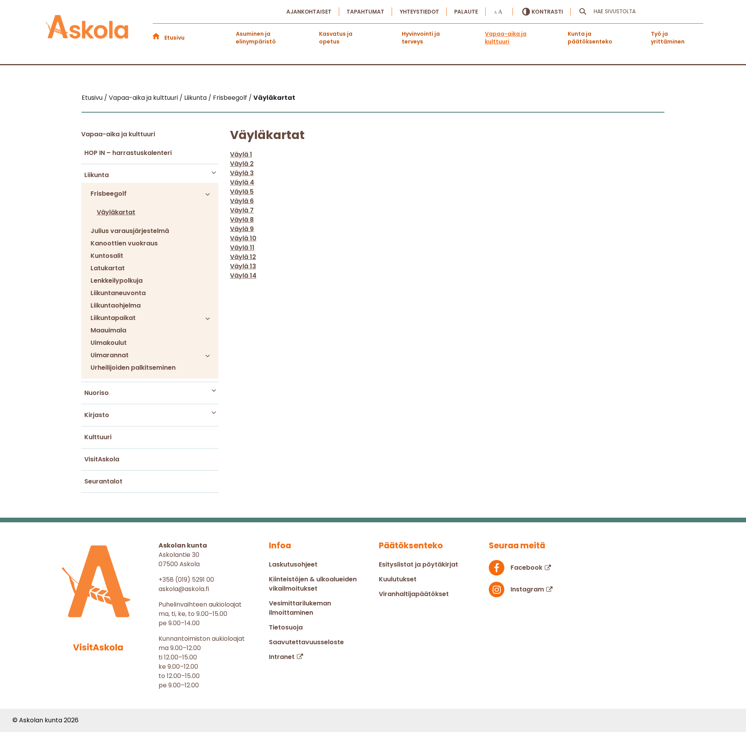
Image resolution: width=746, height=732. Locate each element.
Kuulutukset (398, 579)
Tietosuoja (286, 627)
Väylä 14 (243, 275)
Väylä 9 (242, 228)
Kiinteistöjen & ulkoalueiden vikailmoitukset (313, 584)
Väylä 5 (242, 191)
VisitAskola (101, 459)
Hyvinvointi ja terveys (421, 37)
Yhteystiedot (419, 12)
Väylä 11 (242, 247)
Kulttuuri (98, 437)
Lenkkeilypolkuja (117, 280)
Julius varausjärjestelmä (130, 230)
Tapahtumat (365, 12)
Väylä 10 (243, 238)
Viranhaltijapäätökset (414, 593)
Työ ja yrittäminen (668, 37)
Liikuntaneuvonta (118, 293)
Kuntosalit (107, 255)
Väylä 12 (243, 256)
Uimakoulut (109, 342)
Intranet (282, 656)
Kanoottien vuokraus (124, 243)
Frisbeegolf (109, 193)
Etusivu (174, 38)
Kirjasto (96, 414)
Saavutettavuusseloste (306, 642)
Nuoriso (96, 392)
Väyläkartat (116, 212)
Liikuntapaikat (113, 317)
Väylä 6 (242, 200)
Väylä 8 (242, 219)
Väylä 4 (242, 182)
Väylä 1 (241, 154)
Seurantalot (103, 481)
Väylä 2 (242, 163)
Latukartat (108, 268)
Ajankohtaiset (308, 12)
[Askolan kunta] (87, 27)
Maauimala (108, 330)
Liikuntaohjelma (116, 305)
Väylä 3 (242, 173)
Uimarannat (110, 355)
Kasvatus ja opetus (335, 37)
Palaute (466, 12)
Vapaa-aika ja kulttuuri (505, 37)
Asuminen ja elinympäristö (256, 37)
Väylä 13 (243, 266)
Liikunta (96, 174)
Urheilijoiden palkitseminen (133, 367)
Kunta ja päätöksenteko (590, 37)
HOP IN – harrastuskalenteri (128, 152)
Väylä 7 (242, 210)
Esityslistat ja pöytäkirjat (418, 564)
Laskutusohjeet (293, 564)
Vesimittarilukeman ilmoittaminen (300, 608)
